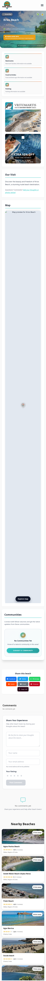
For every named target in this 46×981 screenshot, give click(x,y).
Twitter (24, 679)
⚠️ (42, 14)
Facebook (12, 679)
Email (24, 684)
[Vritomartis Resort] (23, 117)
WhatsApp (36, 679)
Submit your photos (32, 45)
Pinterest (36, 684)
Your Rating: (11, 771)
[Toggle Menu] (42, 5)
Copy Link (24, 689)
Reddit (12, 684)
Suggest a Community (23, 650)
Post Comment (16, 782)
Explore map (23, 599)
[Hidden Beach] (23, 148)
